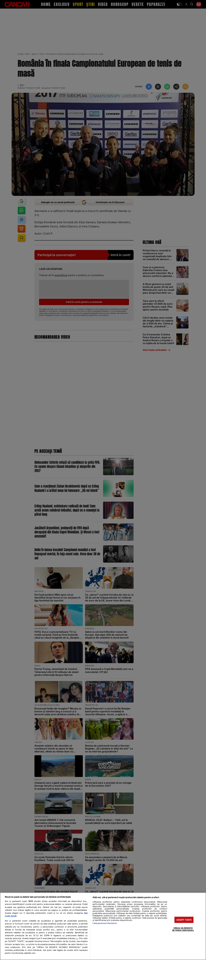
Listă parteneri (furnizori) (104, 923)
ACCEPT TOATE (184, 920)
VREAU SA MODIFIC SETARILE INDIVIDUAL (183, 929)
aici (76, 938)
